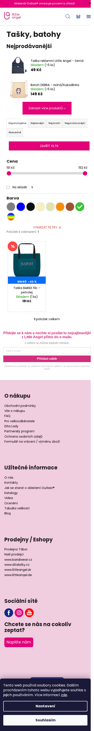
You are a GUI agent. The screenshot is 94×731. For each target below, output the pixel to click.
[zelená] (79, 206)
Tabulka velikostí (17, 508)
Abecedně (15, 132)
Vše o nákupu (14, 411)
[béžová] (50, 206)
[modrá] (20, 206)
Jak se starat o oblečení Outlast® (29, 488)
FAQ (7, 416)
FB (8, 612)
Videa (8, 498)
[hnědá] (70, 206)
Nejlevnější (37, 123)
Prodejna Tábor (16, 549)
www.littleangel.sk (17, 570)
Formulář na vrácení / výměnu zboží (32, 442)
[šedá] (11, 206)
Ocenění (11, 503)
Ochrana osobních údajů (23, 437)
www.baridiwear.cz (18, 560)
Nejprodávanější (75, 123)
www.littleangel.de (18, 575)
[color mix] (11, 216)
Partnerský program (19, 431)
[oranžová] (60, 206)
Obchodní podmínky (20, 406)
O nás (8, 478)
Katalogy (11, 493)
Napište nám (19, 642)
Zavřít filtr (49, 146)
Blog (7, 513)
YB (29, 612)
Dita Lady (11, 426)
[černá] (30, 206)
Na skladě (22, 187)
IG (19, 612)
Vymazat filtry (45, 227)
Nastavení (45, 706)
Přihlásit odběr (47, 358)
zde (64, 694)
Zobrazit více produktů (45, 108)
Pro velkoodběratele (19, 421)
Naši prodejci (14, 554)
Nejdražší (54, 123)
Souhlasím (45, 720)
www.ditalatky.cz (17, 565)
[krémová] (40, 206)
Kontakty (11, 483)
